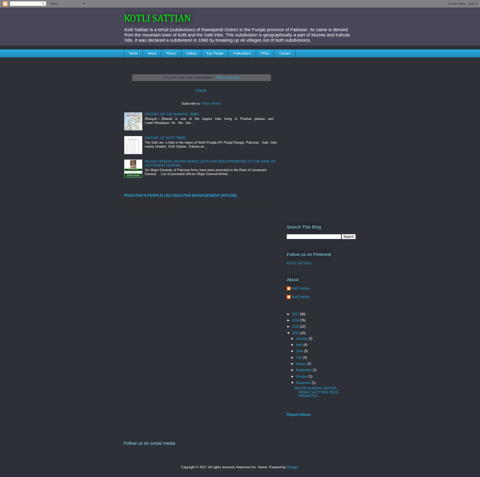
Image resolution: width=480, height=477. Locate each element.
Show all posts (227, 77)
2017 (296, 314)
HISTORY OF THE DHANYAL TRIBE (172, 114)
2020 (296, 333)
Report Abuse (299, 414)
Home (133, 53)
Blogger (292, 467)
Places (171, 53)
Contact (284, 53)
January (302, 338)
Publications (242, 53)
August (301, 364)
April (300, 345)
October (302, 376)
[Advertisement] (321, 138)
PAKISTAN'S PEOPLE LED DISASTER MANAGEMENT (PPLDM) (180, 195)
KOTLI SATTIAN (157, 19)
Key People (214, 53)
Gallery (191, 53)
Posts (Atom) (211, 103)
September (304, 370)
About (152, 53)
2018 (296, 320)
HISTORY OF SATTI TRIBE (165, 138)
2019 (296, 326)
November (304, 383)
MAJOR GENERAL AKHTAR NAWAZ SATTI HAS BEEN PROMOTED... (316, 392)
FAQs (265, 53)
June (300, 351)
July (299, 357)
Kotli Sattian (301, 288)
